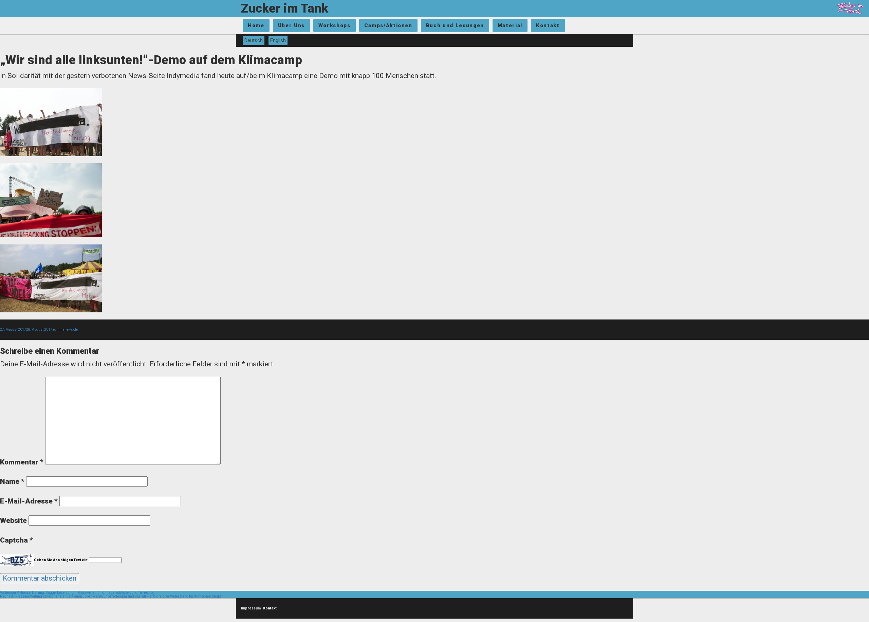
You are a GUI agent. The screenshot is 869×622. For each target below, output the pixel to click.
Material (510, 25)
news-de (71, 329)
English (278, 40)
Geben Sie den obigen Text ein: (61, 560)
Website (13, 520)
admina (58, 329)
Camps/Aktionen (388, 25)
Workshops (334, 25)
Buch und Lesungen (455, 25)
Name (12, 481)
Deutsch (253, 40)
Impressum (251, 608)
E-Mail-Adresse (29, 501)
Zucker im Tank (284, 8)
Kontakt (548, 25)
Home (256, 25)
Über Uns (291, 25)
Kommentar (21, 462)
